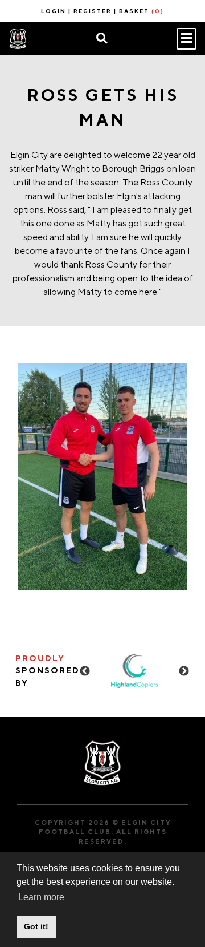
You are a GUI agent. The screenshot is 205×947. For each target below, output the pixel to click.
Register (92, 10)
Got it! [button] (36, 926)
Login (53, 10)
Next (184, 671)
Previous (85, 671)
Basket (141, 10)
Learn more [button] (41, 897)
